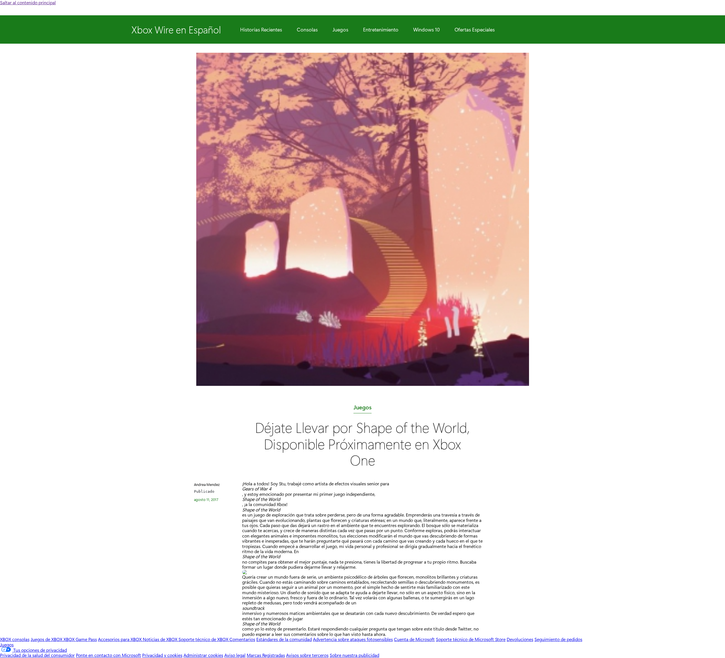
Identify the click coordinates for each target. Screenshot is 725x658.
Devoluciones (520, 639)
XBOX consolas (14, 639)
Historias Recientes (261, 29)
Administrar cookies (203, 655)
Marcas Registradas (266, 655)
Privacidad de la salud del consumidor (37, 655)
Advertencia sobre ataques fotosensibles (353, 639)
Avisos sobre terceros (307, 655)
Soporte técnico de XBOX (203, 639)
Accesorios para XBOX (120, 639)
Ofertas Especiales (475, 29)
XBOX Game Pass (80, 639)
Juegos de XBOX (47, 639)
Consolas (307, 29)
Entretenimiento (380, 29)
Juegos (340, 29)
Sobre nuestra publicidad (354, 655)
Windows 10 (426, 29)
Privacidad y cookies (162, 655)
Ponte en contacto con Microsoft (108, 655)
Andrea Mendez (206, 484)
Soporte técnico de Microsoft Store (471, 639)
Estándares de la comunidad (284, 639)
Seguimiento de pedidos (558, 639)
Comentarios (242, 639)
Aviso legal (235, 655)
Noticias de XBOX (160, 639)
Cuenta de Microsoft (414, 639)
